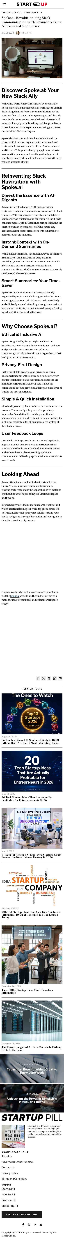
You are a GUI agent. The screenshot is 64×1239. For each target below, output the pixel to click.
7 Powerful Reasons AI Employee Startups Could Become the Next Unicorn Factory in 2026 (31, 856)
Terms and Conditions (14, 1178)
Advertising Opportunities (17, 1161)
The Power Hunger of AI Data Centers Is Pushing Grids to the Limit (32, 1048)
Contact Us (8, 1167)
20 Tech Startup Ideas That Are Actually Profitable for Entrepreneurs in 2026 (27, 799)
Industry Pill (8, 1194)
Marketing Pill (10, 1205)
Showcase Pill (33, 12)
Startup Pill (8, 1188)
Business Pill (9, 1200)
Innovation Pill (12, 12)
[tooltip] (38, 678)
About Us (7, 1156)
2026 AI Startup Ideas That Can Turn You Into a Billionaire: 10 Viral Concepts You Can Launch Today (31, 915)
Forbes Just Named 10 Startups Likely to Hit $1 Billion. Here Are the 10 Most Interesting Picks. (30, 741)
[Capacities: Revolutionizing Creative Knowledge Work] (32, 1068)
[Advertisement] (32, 558)
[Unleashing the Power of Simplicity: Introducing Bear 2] (32, 1098)
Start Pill (27, 33)
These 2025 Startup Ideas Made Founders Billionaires (27, 991)
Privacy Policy (10, 1173)
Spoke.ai (14, 596)
